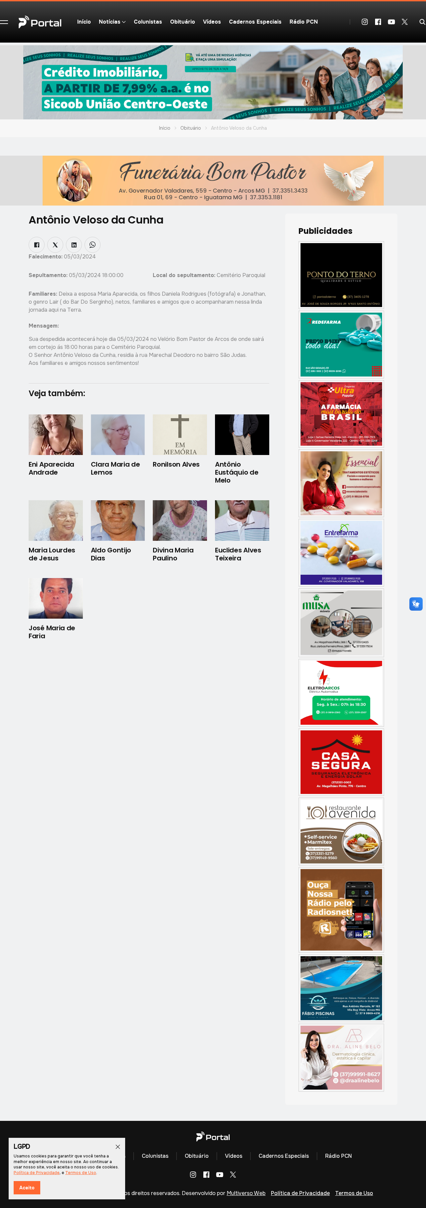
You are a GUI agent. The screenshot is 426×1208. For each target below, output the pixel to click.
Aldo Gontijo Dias (111, 554)
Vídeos (212, 21)
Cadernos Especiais (255, 21)
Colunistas (148, 21)
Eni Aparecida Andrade (51, 468)
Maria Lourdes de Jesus (52, 554)
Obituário (182, 21)
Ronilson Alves (176, 464)
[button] (4, 22)
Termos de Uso (354, 1193)
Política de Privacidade (300, 1193)
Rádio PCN (304, 21)
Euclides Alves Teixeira (238, 554)
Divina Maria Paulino (173, 554)
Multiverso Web (246, 1193)
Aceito (27, 1188)
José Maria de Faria (52, 632)
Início (84, 21)
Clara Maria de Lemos (115, 468)
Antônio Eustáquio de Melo (236, 472)
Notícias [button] (109, 21)
